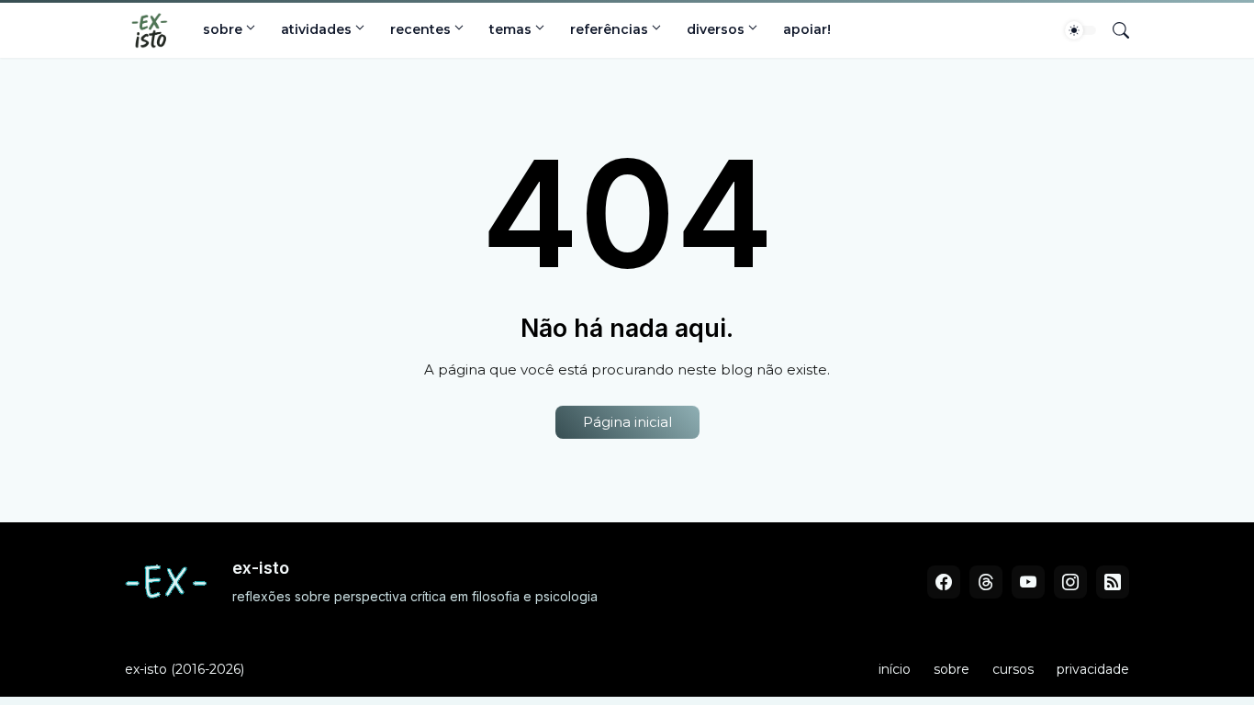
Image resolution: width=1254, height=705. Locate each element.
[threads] (985, 582)
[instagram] (1070, 582)
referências (609, 29)
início (895, 669)
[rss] (1112, 582)
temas (510, 29)
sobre (222, 29)
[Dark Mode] (1080, 30)
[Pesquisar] (1113, 30)
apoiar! (807, 29)
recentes (420, 29)
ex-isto (146, 669)
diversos (716, 29)
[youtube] (1028, 582)
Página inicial (627, 422)
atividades (316, 29)
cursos (1013, 669)
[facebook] (943, 582)
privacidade (1093, 669)
